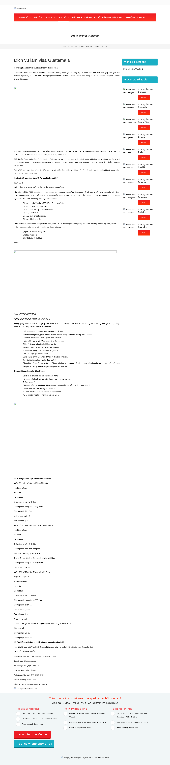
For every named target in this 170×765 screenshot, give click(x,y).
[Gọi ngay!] (85, 758)
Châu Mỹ (62, 17)
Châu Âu (49, 17)
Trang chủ (78, 46)
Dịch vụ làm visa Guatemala (42, 60)
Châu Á (37, 17)
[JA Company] (20, 8)
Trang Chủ (23, 17)
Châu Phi (76, 17)
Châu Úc (89, 17)
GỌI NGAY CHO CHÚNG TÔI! (35, 744)
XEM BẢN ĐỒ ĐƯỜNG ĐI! (33, 734)
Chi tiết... (144, 97)
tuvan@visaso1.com (28, 661)
